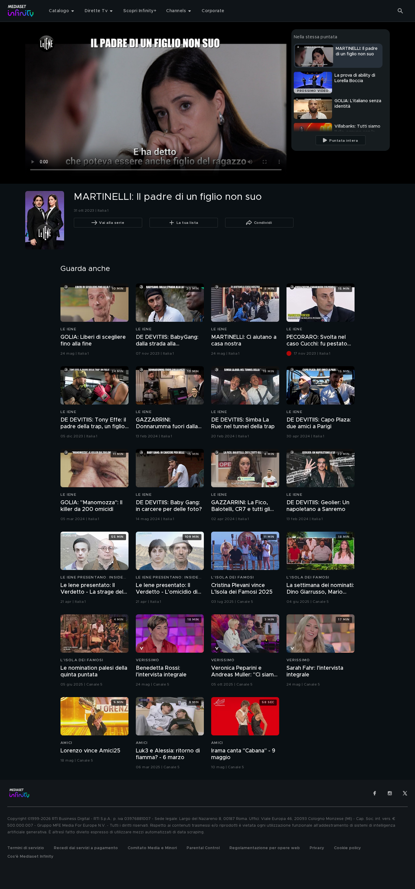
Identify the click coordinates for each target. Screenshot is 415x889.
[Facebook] (374, 793)
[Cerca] (400, 11)
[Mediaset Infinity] (20, 11)
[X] (405, 793)
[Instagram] (390, 793)
